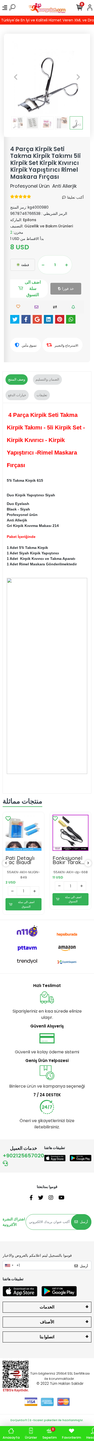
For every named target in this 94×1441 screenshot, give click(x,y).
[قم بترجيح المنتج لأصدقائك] (37, 307)
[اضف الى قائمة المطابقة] (56, 307)
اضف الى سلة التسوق (33, 288)
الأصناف (47, 1322)
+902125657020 (23, 1155)
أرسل (84, 1221)
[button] (15, 77)
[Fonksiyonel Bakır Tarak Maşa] (70, 833)
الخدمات (47, 1307)
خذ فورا (68, 288)
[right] (88, 863)
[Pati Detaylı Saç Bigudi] (23, 833)
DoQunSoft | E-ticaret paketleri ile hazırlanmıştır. (47, 1420)
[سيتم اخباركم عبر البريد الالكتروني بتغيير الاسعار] (74, 307)
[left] (6, 863)
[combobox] (9, 1265)
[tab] (16, 379)
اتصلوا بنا (47, 1337)
